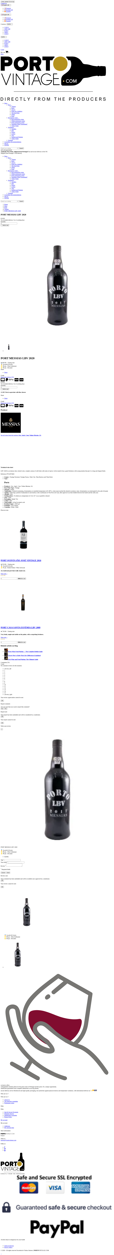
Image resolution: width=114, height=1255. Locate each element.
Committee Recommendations (12, 142)
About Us (7, 1100)
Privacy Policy (8, 1247)
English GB (9, 10)
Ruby (13, 108)
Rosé (12, 116)
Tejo (12, 135)
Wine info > (4, 574)
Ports (10, 105)
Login (2, 49)
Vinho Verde (15, 126)
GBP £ (6, 32)
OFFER (6, 145)
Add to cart (4, 225)
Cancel (3, 872)
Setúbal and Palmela (17, 137)
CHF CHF (7, 29)
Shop (6, 103)
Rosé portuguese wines (17, 122)
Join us (6, 143)
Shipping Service (9, 1113)
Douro (13, 132)
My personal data (9, 1127)
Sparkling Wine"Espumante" (19, 124)
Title (2, 860)
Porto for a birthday (16, 111)
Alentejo (13, 129)
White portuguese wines (18, 121)
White (13, 114)
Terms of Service (9, 1246)
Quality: (6, 856)
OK (2, 700)
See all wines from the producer (21, 435)
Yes (6, 708)
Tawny (13, 109)
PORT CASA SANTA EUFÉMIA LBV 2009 (20, 627)
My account (4, 1120)
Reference (4, 474)
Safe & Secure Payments (11, 1112)
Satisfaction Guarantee (10, 1115)
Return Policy (8, 1117)
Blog (2, 54)
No (2, 708)
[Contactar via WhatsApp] (1, 1253)
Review (3, 866)
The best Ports (15, 113)
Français (8, 8)
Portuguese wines (13, 118)
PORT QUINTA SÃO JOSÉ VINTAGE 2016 (21, 560)
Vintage (13, 106)
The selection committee (11, 1101)
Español (8, 11)
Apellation (11, 127)
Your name (4, 862)
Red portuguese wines (17, 119)
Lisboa (13, 134)
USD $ (6, 34)
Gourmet (10, 140)
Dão (12, 130)
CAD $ (6, 27)
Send (8, 872)
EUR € (6, 30)
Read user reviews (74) (7, 377)
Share (5, 372)
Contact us (4, 3)
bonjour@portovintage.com (8, 1140)
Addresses (7, 1126)
